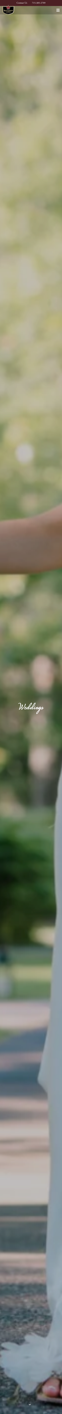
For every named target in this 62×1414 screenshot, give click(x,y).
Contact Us (22, 2)
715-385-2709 (38, 2)
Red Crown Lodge (8, 10)
